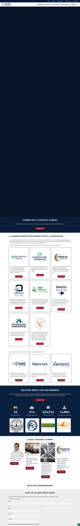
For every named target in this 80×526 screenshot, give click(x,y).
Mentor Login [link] (68, 1)
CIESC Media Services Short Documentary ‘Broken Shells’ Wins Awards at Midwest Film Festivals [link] (46, 468)
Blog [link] (49, 1)
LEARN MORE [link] (40, 228)
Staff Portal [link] (75, 1)
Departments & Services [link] (43, 4)
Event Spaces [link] (65, 4)
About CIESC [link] (55, 4)
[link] (78, 524)
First (9, 506)
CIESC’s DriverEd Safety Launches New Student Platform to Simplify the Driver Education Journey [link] (63, 463)
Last (41, 506)
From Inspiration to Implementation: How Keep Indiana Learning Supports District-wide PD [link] (32, 460)
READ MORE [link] (14, 463)
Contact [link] (53, 1)
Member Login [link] (60, 1)
